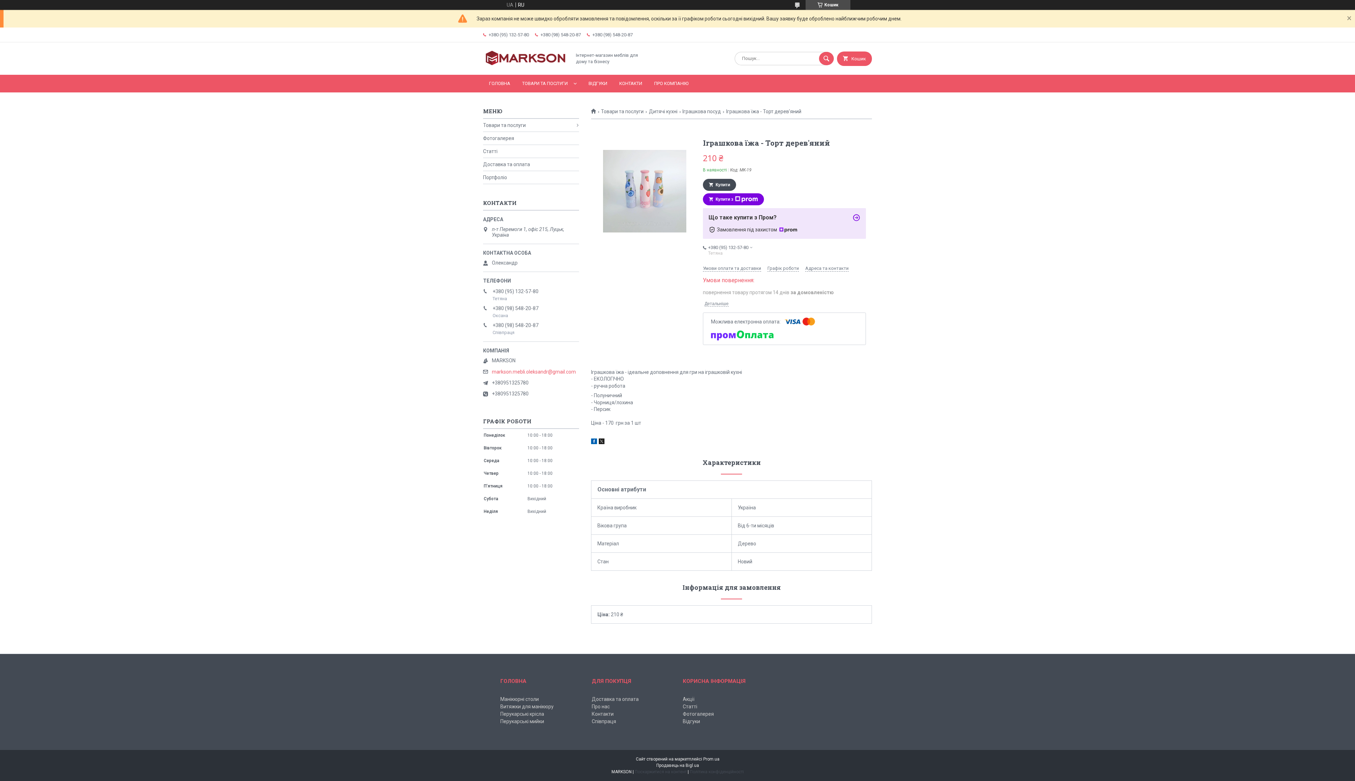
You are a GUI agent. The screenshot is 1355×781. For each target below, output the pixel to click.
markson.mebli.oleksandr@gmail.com (534, 372)
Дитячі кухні (663, 111)
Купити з (724, 199)
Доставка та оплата (506, 164)
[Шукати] (826, 58)
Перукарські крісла (522, 714)
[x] (601, 442)
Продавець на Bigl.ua (677, 765)
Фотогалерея (498, 138)
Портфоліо (495, 177)
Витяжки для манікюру (527, 706)
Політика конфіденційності (717, 771)
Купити (723, 184)
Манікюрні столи (519, 699)
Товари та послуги (545, 83)
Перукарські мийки (522, 721)
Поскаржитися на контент (661, 771)
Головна (499, 83)
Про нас (601, 706)
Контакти (630, 83)
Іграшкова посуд (701, 111)
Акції (688, 699)
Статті (490, 151)
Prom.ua (711, 759)
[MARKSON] (525, 66)
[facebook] (594, 442)
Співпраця (604, 721)
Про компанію (671, 83)
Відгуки (598, 83)
